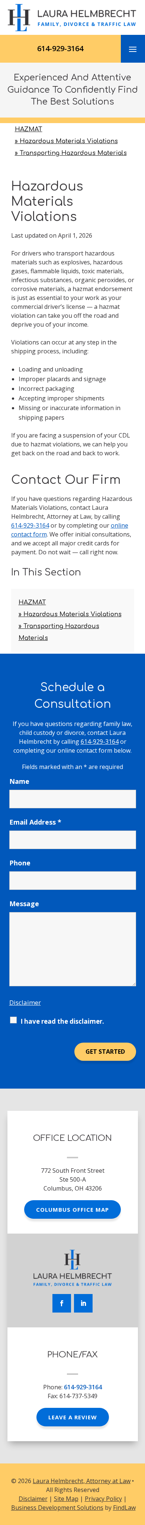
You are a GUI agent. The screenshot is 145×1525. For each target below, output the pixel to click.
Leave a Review (72, 1417)
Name (19, 781)
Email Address (35, 822)
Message (24, 903)
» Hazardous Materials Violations (66, 141)
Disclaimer (25, 1002)
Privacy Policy (103, 1499)
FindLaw (124, 1507)
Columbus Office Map (72, 1209)
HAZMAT (28, 129)
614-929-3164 (60, 48)
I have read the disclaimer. (62, 1021)
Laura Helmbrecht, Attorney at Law (81, 1481)
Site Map (66, 1499)
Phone (19, 862)
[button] (133, 49)
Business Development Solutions (57, 1507)
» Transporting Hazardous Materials (71, 153)
